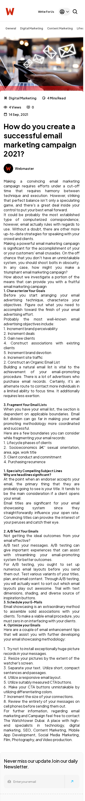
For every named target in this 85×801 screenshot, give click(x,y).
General (10, 28)
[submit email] (72, 781)
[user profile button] (64, 12)
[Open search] (75, 11)
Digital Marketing (31, 28)
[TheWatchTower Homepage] (10, 12)
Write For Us (46, 11)
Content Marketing (60, 28)
